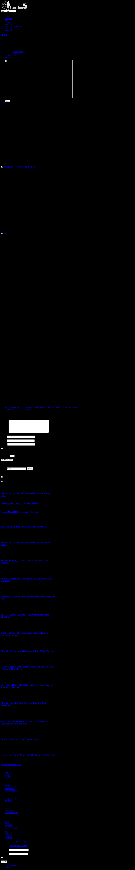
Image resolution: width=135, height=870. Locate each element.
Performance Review (13, 26)
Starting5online (20, 841)
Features (8, 19)
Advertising (9, 28)
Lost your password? (13, 865)
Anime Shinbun (11, 828)
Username (5, 850)
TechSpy (8, 827)
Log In (3, 13)
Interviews (9, 22)
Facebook (10, 765)
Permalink (9, 57)
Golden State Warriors (48, 407)
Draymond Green (33, 407)
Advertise (8, 801)
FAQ (6, 773)
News (7, 823)
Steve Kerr (26, 409)
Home (7, 17)
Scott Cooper (18, 52)
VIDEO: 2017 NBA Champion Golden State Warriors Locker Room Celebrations (25, 722)
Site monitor (9, 811)
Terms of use (10, 789)
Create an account (18, 846)
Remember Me (8, 858)
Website (4, 444)
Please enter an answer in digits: (13, 452)
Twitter (3, 765)
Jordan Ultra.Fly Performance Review (19, 504)
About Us (8, 832)
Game (7, 821)
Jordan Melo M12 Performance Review (19, 512)
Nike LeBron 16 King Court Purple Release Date (24, 526)
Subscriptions (10, 836)
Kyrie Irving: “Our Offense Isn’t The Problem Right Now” (28, 755)
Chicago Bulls (21, 407)
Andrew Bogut (10, 407)
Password (4, 854)
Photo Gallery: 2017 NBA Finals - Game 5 (20, 739)
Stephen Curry (16, 409)
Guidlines (8, 775)
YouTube (17, 765)
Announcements (11, 787)
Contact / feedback (12, 799)
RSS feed (8, 809)
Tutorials (8, 777)
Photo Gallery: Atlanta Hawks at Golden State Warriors (28, 651)
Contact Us (9, 30)
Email (3, 440)
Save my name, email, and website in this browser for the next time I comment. (32, 448)
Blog (7, 21)
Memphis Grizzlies (64, 407)
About (7, 785)
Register (8, 867)
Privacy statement (11, 791)
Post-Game (9, 24)
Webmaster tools (11, 813)
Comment (4, 433)
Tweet (3, 102)
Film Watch (9, 825)
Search (3, 468)
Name (3, 436)
